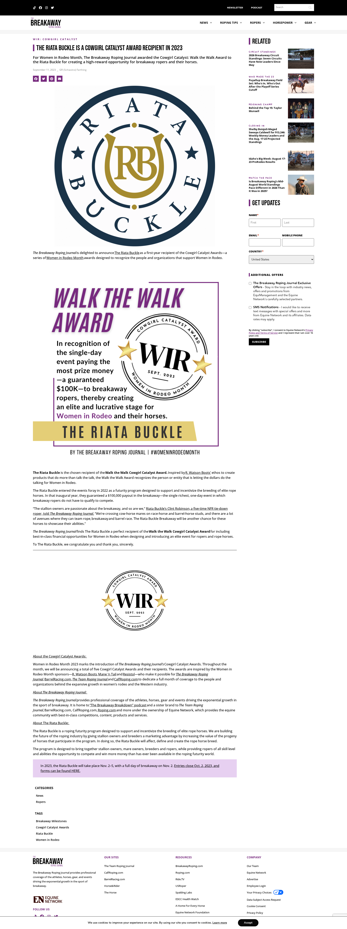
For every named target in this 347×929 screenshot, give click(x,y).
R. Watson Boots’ (198, 472)
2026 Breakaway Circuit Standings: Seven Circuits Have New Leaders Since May (265, 60)
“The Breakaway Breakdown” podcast (118, 705)
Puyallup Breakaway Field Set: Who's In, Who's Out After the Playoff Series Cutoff (265, 85)
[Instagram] (46, 7)
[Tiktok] (34, 7)
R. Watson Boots (84, 674)
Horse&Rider (112, 886)
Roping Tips (229, 22)
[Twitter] (52, 7)
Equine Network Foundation (192, 912)
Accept (248, 923)
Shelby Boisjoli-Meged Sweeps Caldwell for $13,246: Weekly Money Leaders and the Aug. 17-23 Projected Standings (267, 135)
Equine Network (256, 872)
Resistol (129, 674)
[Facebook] (40, 7)
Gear (308, 22)
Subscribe (259, 342)
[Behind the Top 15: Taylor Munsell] (301, 108)
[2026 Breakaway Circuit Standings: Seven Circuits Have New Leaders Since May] (301, 59)
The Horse (110, 892)
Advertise (252, 879)
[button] (36, 79)
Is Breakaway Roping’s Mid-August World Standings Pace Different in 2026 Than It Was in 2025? (267, 186)
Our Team (253, 866)
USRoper (181, 886)
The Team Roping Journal (119, 866)
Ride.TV (180, 879)
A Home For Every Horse (190, 906)
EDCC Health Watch (187, 899)
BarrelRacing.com (57, 679)
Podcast (256, 7)
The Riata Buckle (126, 253)
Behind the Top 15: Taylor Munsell (265, 109)
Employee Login (256, 886)
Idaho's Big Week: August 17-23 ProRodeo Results (267, 160)
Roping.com (107, 710)
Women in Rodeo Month (65, 258)
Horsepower (283, 22)
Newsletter (235, 7)
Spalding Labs (184, 892)
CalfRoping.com (126, 679)
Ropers (255, 22)
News (204, 22)
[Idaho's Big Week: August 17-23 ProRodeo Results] (301, 161)
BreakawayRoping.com (189, 866)
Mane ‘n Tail (107, 674)
